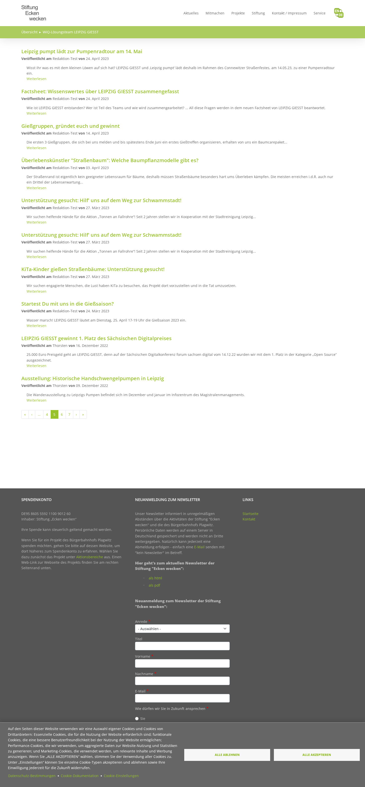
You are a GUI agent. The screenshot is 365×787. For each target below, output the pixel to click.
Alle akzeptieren (316, 755)
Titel (138, 639)
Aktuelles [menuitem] (191, 13)
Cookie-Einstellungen (121, 775)
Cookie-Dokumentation (80, 775)
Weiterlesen (36, 78)
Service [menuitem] (320, 13)
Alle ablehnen (227, 755)
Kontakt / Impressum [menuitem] (289, 13)
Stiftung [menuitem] (258, 13)
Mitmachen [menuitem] (215, 13)
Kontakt (249, 519)
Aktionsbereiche (89, 557)
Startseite (250, 513)
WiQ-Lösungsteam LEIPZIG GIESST (71, 32)
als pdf (154, 585)
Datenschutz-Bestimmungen (32, 775)
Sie (142, 718)
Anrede (141, 621)
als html (155, 578)
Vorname (142, 656)
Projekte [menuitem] (238, 13)
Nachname (144, 673)
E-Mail (199, 547)
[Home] (33, 8)
